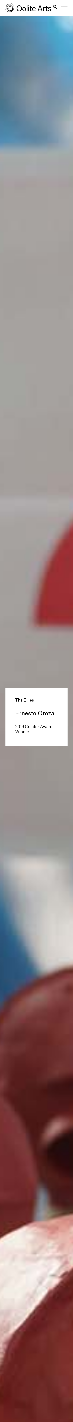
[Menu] (62, 8)
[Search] (53, 8)
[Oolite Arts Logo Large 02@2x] (30, 8)
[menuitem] (53, 8)
